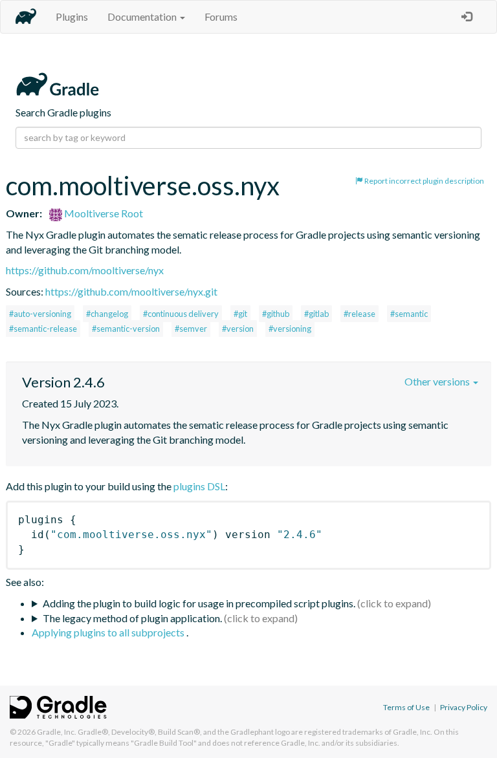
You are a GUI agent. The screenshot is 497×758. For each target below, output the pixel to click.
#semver (191, 328)
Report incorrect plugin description (423, 181)
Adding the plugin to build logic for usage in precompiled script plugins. (199, 603)
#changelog (107, 314)
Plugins (72, 16)
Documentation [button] (143, 16)
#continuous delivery (181, 314)
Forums (220, 16)
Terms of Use (406, 707)
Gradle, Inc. (56, 732)
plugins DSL (199, 486)
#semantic (409, 314)
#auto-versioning (40, 314)
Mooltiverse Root (102, 213)
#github (275, 314)
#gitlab (316, 314)
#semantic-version (126, 328)
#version (238, 328)
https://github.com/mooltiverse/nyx (85, 270)
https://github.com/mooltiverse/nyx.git (131, 291)
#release (359, 314)
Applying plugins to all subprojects (109, 632)
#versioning (290, 328)
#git (240, 314)
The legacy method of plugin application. (132, 618)
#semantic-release (43, 328)
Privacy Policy (463, 707)
